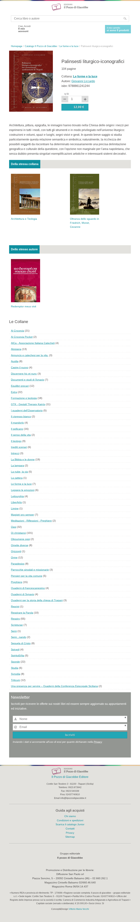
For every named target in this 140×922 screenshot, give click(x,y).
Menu (5, 7)
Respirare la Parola (22, 612)
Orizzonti (16, 551)
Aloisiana (16, 349)
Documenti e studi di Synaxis (27, 379)
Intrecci (15, 453)
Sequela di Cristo (21, 643)
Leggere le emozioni (22, 490)
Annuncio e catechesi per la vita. (29, 355)
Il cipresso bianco (21, 416)
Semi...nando (18, 637)
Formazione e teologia (24, 398)
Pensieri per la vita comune (26, 575)
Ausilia (14, 361)
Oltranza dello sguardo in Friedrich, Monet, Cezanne (84, 223)
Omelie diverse (19, 545)
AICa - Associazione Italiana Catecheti (33, 343)
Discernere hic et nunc (24, 373)
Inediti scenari (19, 447)
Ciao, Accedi (24, 28)
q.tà (66, 93)
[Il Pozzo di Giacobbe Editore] (70, 6)
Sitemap (70, 836)
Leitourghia (17, 496)
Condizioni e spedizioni (70, 820)
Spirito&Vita (17, 655)
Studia (14, 667)
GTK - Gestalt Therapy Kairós (28, 404)
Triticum (15, 680)
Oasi (13, 526)
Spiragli (15, 649)
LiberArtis (16, 502)
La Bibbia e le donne (23, 459)
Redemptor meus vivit (23, 306)
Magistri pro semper (22, 514)
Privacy (98, 741)
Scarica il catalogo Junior (70, 824)
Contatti (70, 828)
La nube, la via (19, 471)
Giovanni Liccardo (83, 81)
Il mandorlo (17, 422)
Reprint (15, 606)
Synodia (15, 673)
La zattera (17, 477)
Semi (14, 631)
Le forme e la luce (21, 483)
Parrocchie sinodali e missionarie (30, 569)
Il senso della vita (21, 434)
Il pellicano (17, 428)
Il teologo (16, 441)
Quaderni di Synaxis (22, 594)
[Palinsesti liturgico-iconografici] (31, 81)
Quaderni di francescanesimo (28, 588)
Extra (14, 392)
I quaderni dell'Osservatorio (27, 410)
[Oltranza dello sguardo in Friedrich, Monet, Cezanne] (84, 193)
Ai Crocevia (17, 330)
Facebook (12, 29)
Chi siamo (70, 816)
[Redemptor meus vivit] (25, 280)
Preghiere (16, 582)
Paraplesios (17, 563)
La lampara (17, 465)
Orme (14, 557)
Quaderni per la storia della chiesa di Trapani (37, 600)
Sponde (15, 661)
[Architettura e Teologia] (25, 193)
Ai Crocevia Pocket (22, 336)
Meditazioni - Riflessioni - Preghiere (31, 520)
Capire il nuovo (19, 367)
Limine (15, 508)
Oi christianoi (18, 532)
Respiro (15, 618)
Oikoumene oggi (20, 539)
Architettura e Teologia (24, 219)
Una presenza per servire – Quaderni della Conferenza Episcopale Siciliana (54, 686)
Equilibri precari (20, 385)
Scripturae (17, 624)
